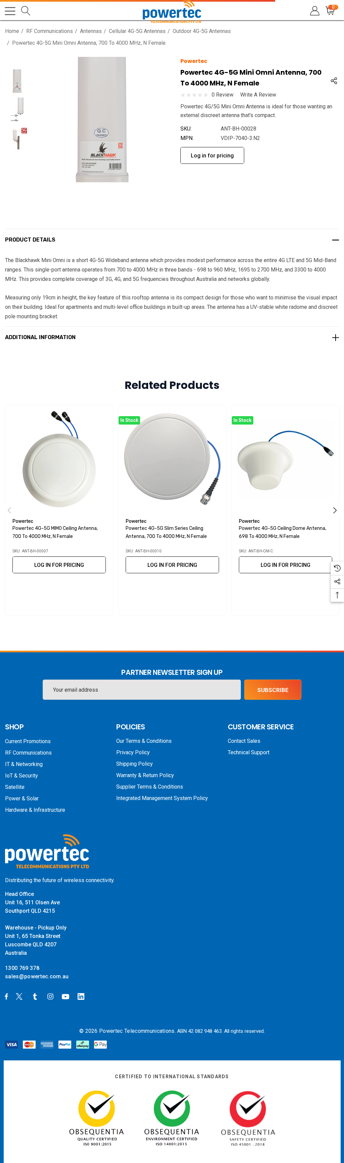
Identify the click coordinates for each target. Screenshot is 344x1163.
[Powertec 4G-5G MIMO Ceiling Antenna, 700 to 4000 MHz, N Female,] (59, 459)
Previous (9, 510)
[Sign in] (314, 10)
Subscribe (273, 690)
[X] (20, 996)
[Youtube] (66, 996)
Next (335, 510)
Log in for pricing (212, 155)
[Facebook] (6, 996)
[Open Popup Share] (334, 80)
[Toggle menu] (10, 11)
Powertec (193, 61)
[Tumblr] (36, 996)
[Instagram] (51, 996)
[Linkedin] (82, 996)
